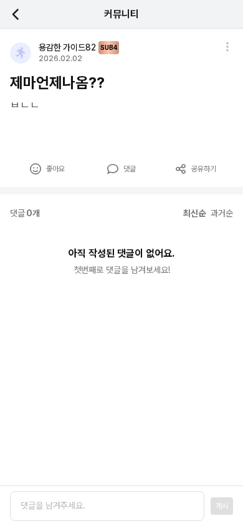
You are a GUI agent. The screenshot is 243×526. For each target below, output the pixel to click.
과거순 (222, 213)
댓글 (129, 169)
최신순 (194, 213)
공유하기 (203, 169)
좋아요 (55, 169)
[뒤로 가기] (22, 14)
